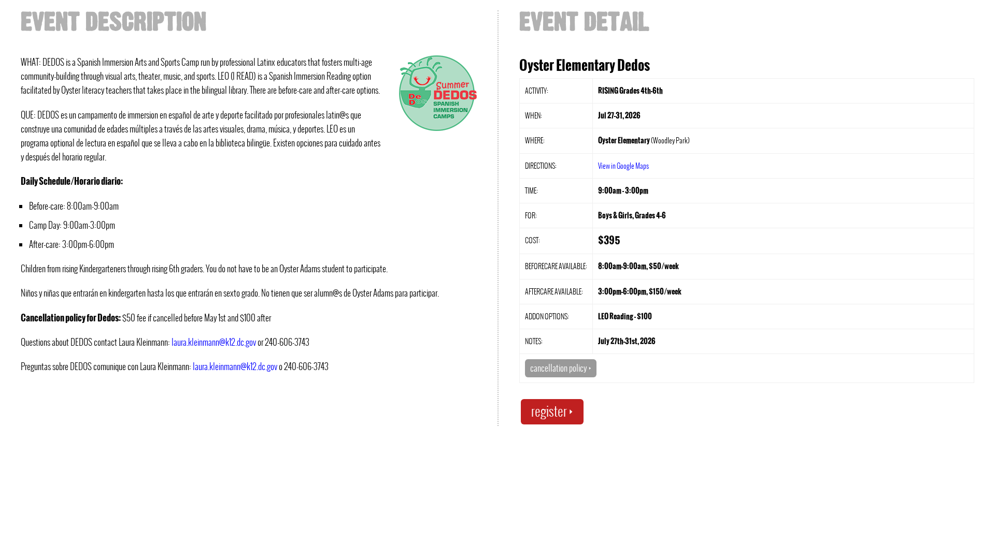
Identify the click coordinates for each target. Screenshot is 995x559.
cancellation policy (560, 368)
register (552, 411)
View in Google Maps (623, 165)
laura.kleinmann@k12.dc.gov (214, 342)
